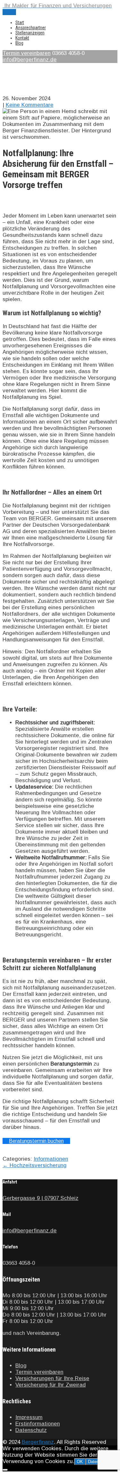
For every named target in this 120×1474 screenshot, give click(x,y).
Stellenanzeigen (29, 32)
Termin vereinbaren (27, 53)
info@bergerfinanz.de (30, 60)
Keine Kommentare (29, 105)
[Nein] (5, 1470)
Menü (9, 12)
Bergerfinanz (38, 1442)
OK (80, 1461)
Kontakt (22, 37)
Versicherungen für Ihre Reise (52, 1378)
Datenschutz (31, 1430)
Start (19, 22)
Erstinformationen (37, 1424)
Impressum (29, 1417)
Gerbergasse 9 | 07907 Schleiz (40, 1198)
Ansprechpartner (30, 27)
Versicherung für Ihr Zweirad (50, 1385)
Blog (19, 43)
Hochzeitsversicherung (35, 1165)
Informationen (51, 1159)
